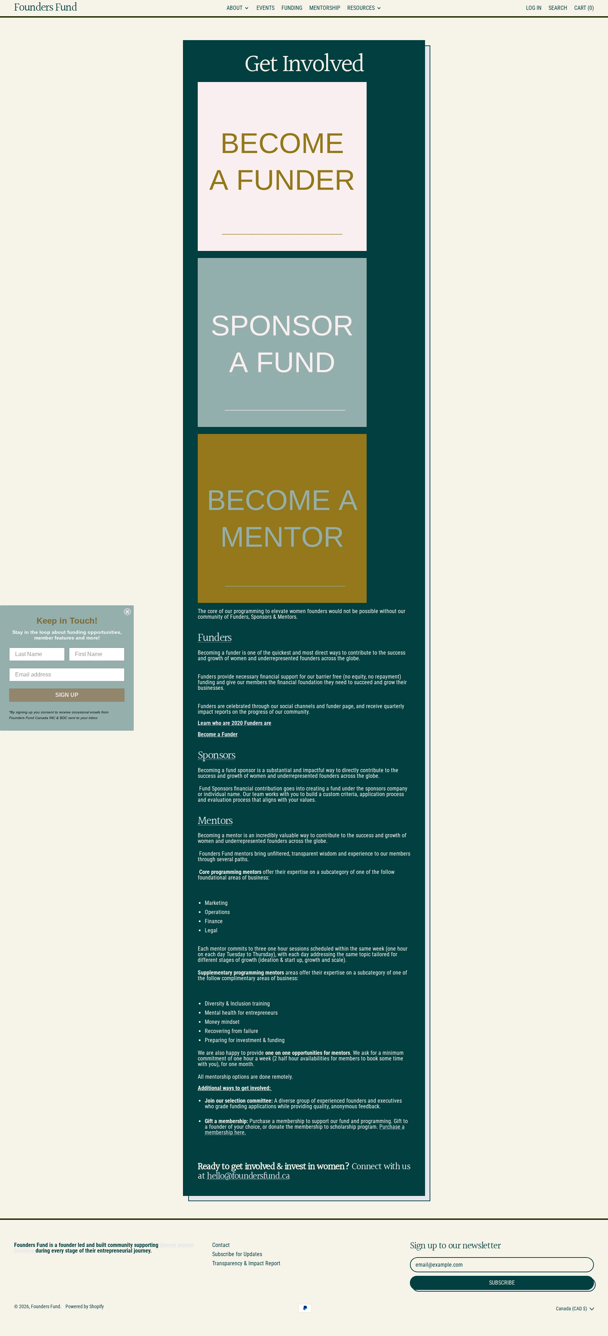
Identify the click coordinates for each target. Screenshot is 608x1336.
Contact (221, 1245)
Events (265, 8)
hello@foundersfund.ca (248, 1176)
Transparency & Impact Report (246, 1263)
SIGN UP (66, 695)
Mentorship (324, 8)
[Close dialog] (127, 611)
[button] (558, 8)
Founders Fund (45, 8)
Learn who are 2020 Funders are (234, 723)
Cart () (584, 9)
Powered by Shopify (84, 1306)
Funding (291, 8)
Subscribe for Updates (237, 1254)
